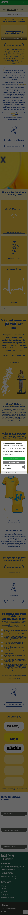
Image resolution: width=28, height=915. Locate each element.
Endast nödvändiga (14, 462)
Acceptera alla (14, 458)
